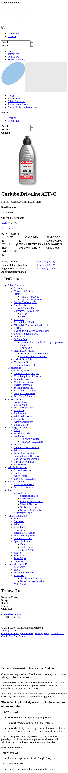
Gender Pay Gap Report (13, 636)
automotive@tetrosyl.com (14, 614)
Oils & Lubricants (16, 101)
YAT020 (5, 228)
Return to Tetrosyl (17, 59)
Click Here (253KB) (45, 268)
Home (11, 51)
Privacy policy (42, 633)
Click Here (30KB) (44, 265)
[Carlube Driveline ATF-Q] (27, 186)
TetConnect (13, 98)
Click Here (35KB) (44, 261)
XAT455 (5, 223)
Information (13, 33)
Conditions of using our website (17, 633)
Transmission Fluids (18, 104)
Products (12, 36)
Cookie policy (58, 633)
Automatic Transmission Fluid (23, 107)
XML (14, 630)
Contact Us (13, 56)
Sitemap (5, 630)
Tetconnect (13, 53)
